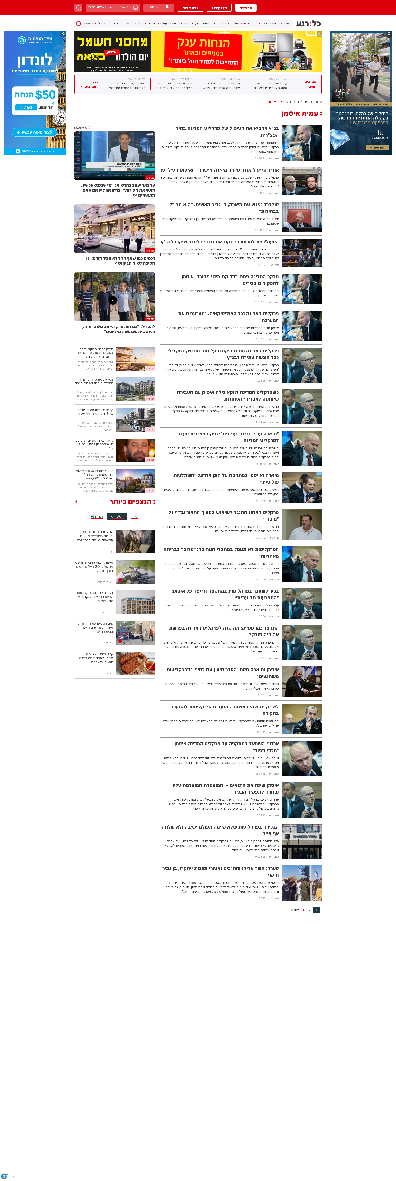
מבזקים (245, 7)
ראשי (287, 23)
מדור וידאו (250, 23)
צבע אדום (190, 7)
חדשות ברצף (271, 23)
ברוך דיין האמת (133, 23)
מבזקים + (219, 7)
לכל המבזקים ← (90, 84)
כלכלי (101, 23)
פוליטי (235, 23)
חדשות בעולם (170, 23)
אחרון (295, 910)
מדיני (187, 23)
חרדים (152, 23)
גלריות (113, 23)
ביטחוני (221, 23)
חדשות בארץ (203, 23)
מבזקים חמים (310, 84)
